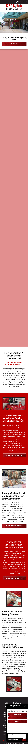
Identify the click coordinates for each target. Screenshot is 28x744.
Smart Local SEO (14, 739)
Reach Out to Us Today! (14, 455)
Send (24, 739)
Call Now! (17, 721)
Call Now (14, 44)
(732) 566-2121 (22, 2)
